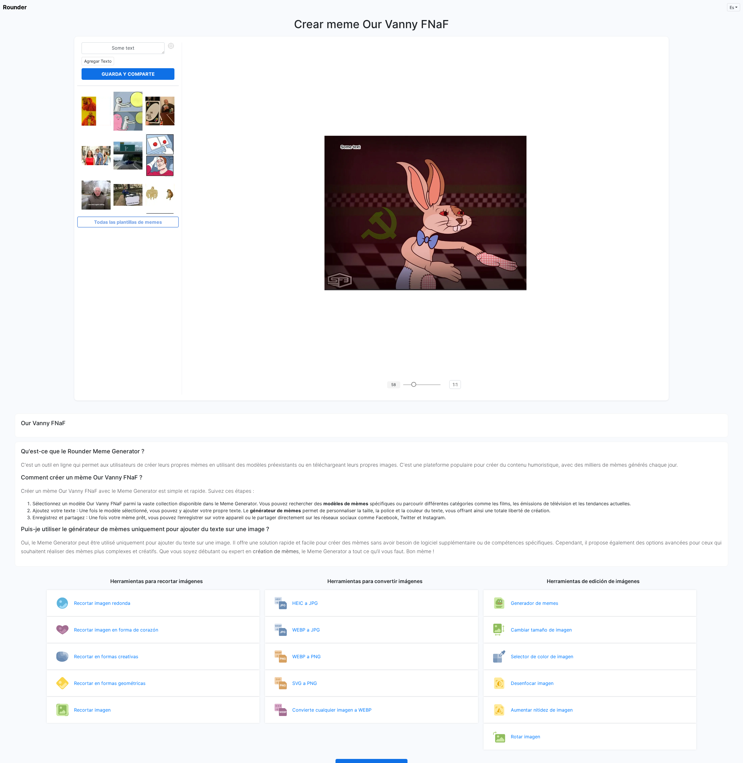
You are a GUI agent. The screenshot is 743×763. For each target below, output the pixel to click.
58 (393, 384)
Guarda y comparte (128, 74)
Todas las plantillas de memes (128, 222)
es (732, 7)
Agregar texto (97, 61)
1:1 (455, 384)
